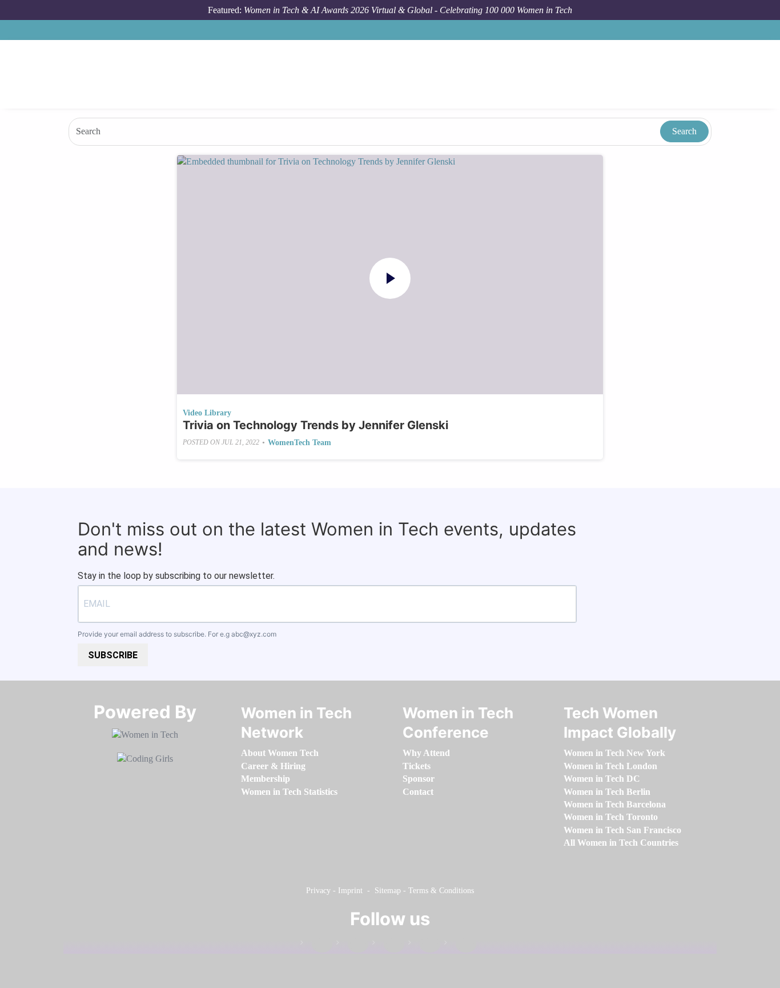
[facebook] (316, 945)
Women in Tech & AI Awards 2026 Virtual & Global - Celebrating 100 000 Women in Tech (408, 10)
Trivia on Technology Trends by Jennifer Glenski (315, 425)
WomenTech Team (299, 442)
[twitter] (424, 945)
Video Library (207, 413)
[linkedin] (352, 945)
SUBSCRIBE (113, 655)
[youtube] (460, 945)
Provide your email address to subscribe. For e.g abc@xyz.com (177, 634)
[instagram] (388, 945)
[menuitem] (280, 753)
